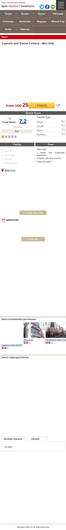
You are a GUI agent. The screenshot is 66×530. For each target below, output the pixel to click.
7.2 (23, 121)
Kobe (8, 29)
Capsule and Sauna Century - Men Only (28, 43)
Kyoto (41, 13)
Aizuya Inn (29, 340)
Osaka (25, 13)
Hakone (24, 29)
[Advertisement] (33, 280)
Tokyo (8, 13)
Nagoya (41, 21)
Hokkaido (25, 21)
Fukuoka (8, 21)
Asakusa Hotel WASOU (13, 345)
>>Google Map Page (33, 213)
